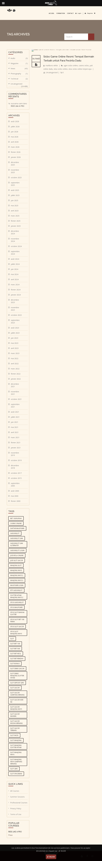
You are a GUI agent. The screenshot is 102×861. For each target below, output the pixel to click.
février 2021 (15, 442)
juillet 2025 (15, 195)
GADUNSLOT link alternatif (16, 544)
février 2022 (15, 374)
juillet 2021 (15, 417)
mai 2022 (14, 358)
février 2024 (15, 289)
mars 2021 (15, 437)
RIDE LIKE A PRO (15, 832)
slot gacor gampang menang (17, 694)
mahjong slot (16, 565)
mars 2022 (15, 368)
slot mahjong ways (16, 753)
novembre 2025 (15, 171)
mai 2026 (14, 137)
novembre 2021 (15, 392)
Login (79, 13)
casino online (16, 523)
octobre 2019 (16, 460)
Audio (19, 58)
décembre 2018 (15, 466)
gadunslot (14, 533)
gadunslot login (17, 550)
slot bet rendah (16, 659)
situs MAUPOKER (16, 607)
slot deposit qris (17, 683)
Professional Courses (18, 802)
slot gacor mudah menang (16, 722)
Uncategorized (52, 72)
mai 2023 (14, 343)
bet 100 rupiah (16, 518)
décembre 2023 (15, 301)
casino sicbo (84, 65)
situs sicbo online (61, 69)
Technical (19, 79)
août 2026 (15, 121)
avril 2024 (15, 279)
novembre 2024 (15, 239)
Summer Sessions (17, 797)
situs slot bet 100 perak (17, 620)
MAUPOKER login (16, 585)
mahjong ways (16, 570)
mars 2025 (15, 216)
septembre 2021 (15, 405)
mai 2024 (14, 274)
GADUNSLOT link (16, 538)
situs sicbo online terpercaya (80, 69)
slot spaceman (16, 774)
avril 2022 (15, 363)
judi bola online (16, 555)
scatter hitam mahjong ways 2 (16, 596)
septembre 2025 (15, 183)
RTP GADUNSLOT (16, 590)
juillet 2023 (15, 333)
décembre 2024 (15, 232)
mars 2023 (15, 353)
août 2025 (15, 190)
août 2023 (15, 328)
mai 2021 (14, 427)
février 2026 (15, 152)
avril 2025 (15, 210)
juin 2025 (14, 200)
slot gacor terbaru (15, 729)
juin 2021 (14, 422)
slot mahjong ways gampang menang (16, 761)
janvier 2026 (16, 157)
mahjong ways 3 (16, 580)
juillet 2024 (15, 264)
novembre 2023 (15, 308)
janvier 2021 (16, 447)
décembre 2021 (15, 385)
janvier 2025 (16, 226)
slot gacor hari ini (16, 701)
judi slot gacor (16, 560)
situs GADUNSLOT (17, 602)
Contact (70, 13)
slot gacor (15, 688)
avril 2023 (15, 348)
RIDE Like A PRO (17, 106)
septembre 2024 (15, 252)
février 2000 (15, 501)
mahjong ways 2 (16, 575)
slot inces (14, 735)
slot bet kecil (15, 654)
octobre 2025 (16, 177)
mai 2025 (14, 205)
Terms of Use (15, 814)
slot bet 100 (15, 644)
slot (12, 639)
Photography (19, 73)
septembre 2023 (15, 321)
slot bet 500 (15, 649)
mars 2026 (15, 147)
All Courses (14, 791)
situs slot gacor (17, 627)
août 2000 (15, 491)
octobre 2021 (16, 399)
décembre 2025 (15, 163)
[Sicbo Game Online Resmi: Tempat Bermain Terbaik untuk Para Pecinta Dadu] (36, 64)
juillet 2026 (15, 126)
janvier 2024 (16, 295)
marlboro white (52, 65)
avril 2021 (15, 432)
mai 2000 (14, 496)
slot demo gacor (17, 668)
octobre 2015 (16, 478)
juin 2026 (14, 131)
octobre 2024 (16, 246)
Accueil (51, 13)
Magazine (19, 63)
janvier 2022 (16, 379)
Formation (60, 13)
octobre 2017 (16, 473)
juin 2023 (14, 338)
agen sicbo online (71, 65)
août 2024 (15, 259)
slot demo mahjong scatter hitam (17, 675)
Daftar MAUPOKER (17, 528)
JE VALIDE (51, 857)
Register (90, 13)
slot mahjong (16, 740)
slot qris (14, 769)
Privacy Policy (15, 808)
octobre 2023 (16, 315)
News (19, 68)
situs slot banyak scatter (17, 613)
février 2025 (15, 221)
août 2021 (15, 412)
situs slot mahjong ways (16, 632)
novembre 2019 (15, 454)
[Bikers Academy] (11, 10)
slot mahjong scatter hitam (16, 746)
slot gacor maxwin (15, 715)
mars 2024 (15, 284)
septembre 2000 (15, 484)
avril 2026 (15, 142)
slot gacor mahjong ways (16, 708)
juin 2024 (14, 269)
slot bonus (15, 664)
